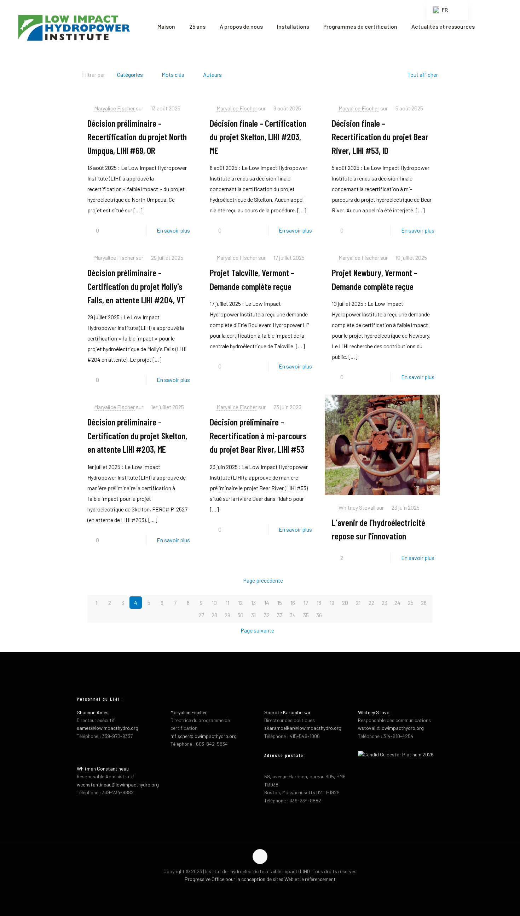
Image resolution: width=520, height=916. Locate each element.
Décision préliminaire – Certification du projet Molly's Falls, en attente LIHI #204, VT (136, 286)
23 (384, 602)
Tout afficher (423, 74)
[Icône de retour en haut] (260, 856)
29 (227, 615)
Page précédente (263, 580)
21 (358, 602)
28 (214, 615)
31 (253, 615)
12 (240, 602)
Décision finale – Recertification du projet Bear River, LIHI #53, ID (380, 137)
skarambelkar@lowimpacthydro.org (302, 728)
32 (267, 615)
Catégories (130, 74)
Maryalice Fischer (114, 108)
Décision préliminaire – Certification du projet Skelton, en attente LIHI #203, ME (137, 435)
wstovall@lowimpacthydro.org (391, 728)
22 (371, 602)
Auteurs (212, 74)
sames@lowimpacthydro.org (107, 728)
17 (306, 602)
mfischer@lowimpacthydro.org (204, 736)
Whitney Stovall (357, 507)
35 (306, 615)
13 (253, 602)
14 (266, 602)
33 (280, 615)
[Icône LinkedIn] (267, 890)
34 (293, 615)
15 (279, 602)
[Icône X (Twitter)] (260, 890)
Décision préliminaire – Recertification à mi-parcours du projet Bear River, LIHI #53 (258, 435)
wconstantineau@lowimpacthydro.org (118, 785)
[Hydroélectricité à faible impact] (73, 26)
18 (319, 602)
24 (397, 602)
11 (227, 602)
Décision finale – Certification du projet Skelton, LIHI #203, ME (258, 137)
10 (214, 602)
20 (345, 602)
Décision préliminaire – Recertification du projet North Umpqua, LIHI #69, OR (137, 137)
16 (292, 602)
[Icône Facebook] (252, 890)
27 (201, 615)
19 (332, 602)
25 (411, 602)
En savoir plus (173, 230)
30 (240, 615)
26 (424, 602)
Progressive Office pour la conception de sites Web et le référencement (260, 879)
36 (319, 615)
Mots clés (173, 74)
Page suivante (257, 630)
